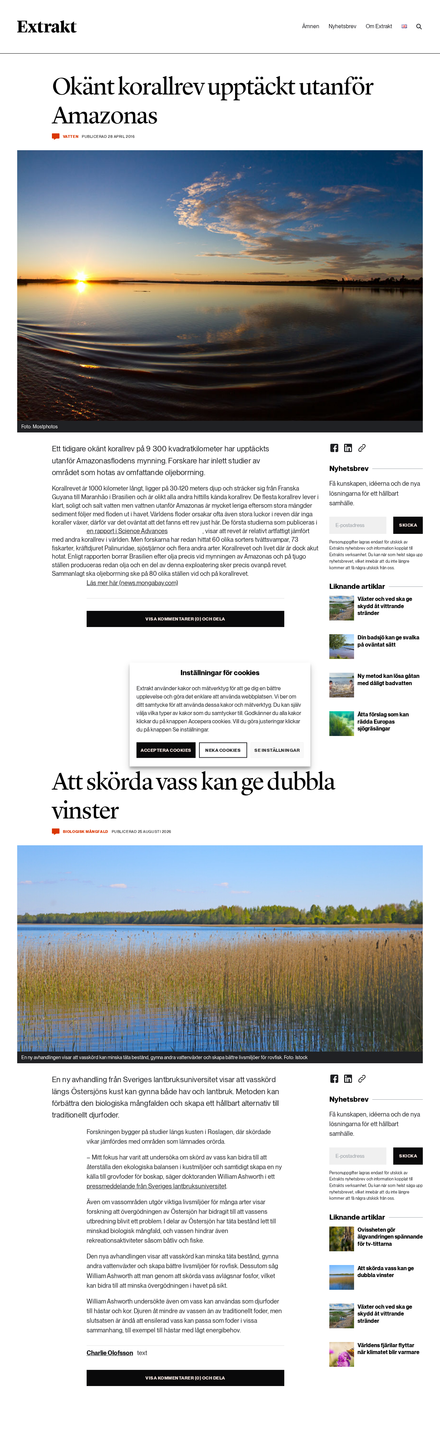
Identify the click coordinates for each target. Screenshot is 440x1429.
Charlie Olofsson (110, 1352)
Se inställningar (277, 749)
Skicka (408, 525)
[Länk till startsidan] (47, 29)
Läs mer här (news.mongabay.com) (132, 582)
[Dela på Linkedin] (348, 448)
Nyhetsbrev (342, 26)
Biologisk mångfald (85, 831)
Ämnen (310, 26)
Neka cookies (223, 749)
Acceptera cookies (166, 749)
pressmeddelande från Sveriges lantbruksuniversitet (156, 1186)
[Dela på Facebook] (334, 448)
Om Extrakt (379, 26)
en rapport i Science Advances (127, 531)
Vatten (70, 136)
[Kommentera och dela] (55, 136)
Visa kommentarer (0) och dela (185, 619)
